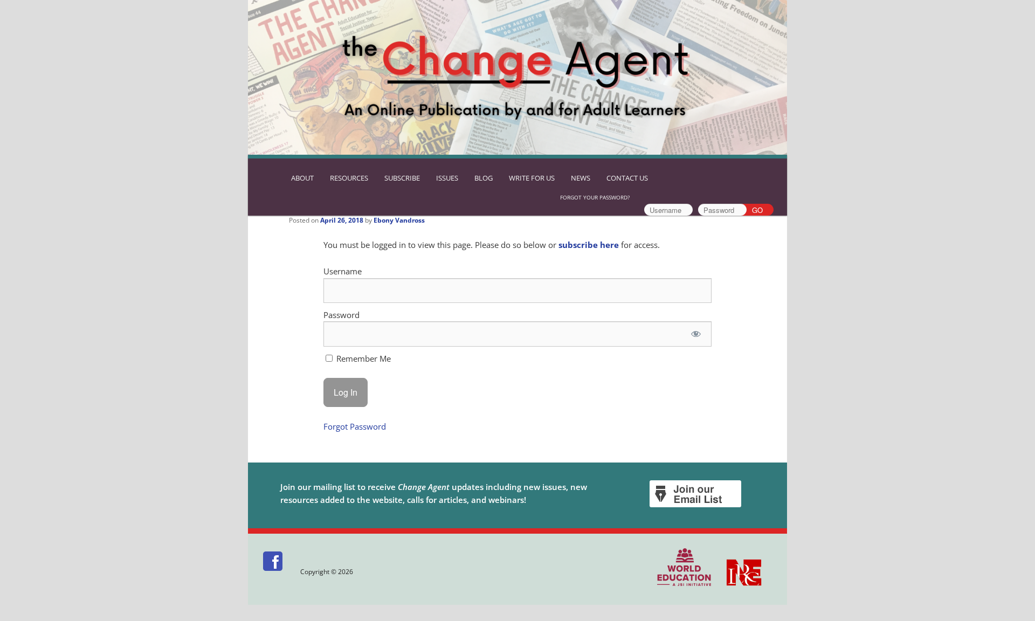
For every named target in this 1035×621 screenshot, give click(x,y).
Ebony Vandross (399, 220)
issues (447, 178)
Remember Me (362, 358)
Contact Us (627, 178)
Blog (483, 178)
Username (342, 271)
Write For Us (532, 178)
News (580, 178)
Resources (349, 178)
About (302, 178)
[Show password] (695, 333)
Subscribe (402, 178)
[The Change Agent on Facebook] (273, 571)
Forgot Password (354, 426)
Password (341, 314)
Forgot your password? (595, 197)
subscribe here (588, 244)
